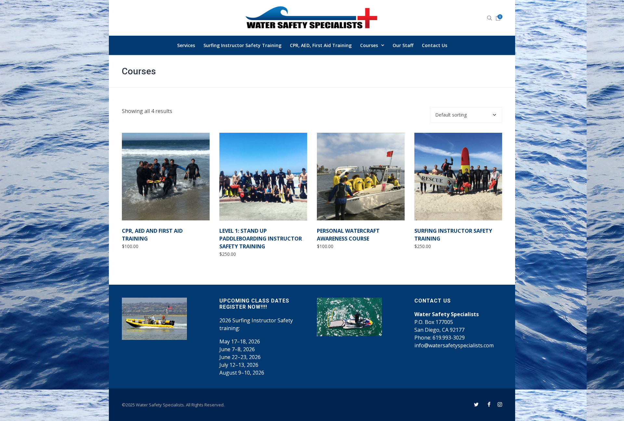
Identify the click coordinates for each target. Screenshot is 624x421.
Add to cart (144, 208)
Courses (139, 71)
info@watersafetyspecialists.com (454, 345)
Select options (244, 208)
